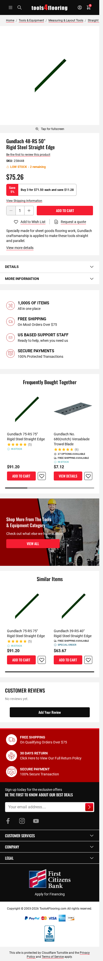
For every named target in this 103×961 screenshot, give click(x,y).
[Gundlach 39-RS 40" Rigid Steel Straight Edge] (73, 606)
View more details (20, 248)
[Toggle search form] (19, 7)
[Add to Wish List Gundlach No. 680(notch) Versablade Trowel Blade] (88, 476)
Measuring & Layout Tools (65, 20)
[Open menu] (10, 7)
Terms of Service (53, 957)
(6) (76, 449)
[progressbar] (49, 487)
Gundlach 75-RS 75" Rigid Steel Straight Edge (26, 436)
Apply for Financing (50, 894)
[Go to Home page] (50, 7)
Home (10, 20)
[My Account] (79, 7)
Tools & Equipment (31, 20)
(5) (30, 444)
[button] (49, 835)
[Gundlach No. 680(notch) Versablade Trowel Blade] (73, 409)
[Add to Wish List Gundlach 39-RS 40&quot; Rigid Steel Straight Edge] (88, 660)
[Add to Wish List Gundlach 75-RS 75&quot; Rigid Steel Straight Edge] (42, 476)
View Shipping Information (24, 201)
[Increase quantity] (29, 210)
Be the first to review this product (28, 154)
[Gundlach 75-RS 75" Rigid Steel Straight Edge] (26, 409)
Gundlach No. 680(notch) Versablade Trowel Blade (72, 439)
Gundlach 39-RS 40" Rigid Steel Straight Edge (73, 633)
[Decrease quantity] (11, 210)
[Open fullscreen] (49, 75)
